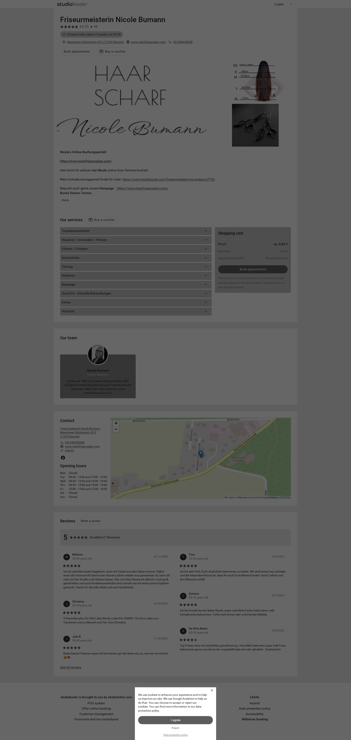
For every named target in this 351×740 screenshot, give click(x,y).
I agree (175, 720)
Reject (175, 727)
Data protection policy (176, 735)
